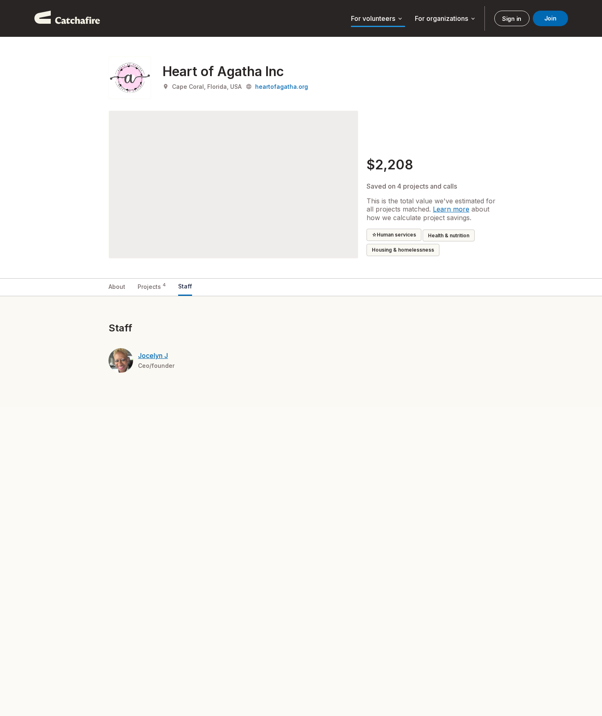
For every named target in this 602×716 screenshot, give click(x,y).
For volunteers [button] (377, 18)
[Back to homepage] (67, 18)
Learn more (451, 209)
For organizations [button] (445, 18)
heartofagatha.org (281, 86)
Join (550, 18)
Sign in (511, 18)
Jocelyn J (153, 355)
